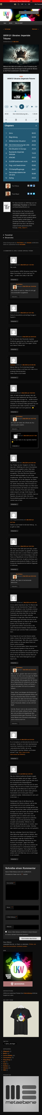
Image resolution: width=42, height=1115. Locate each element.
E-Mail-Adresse (12, 917)
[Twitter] (33, 194)
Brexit (5, 1053)
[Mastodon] (30, 186)
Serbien (5, 1066)
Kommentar (11, 883)
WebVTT (24, 228)
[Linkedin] (30, 194)
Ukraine (29, 243)
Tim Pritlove (20, 243)
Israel (5, 1064)
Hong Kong (6, 1060)
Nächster (35, 29)
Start (5, 23)
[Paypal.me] (33, 186)
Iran (4, 1062)
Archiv (10, 23)
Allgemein (6, 1051)
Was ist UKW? (19, 23)
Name (10, 907)
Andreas (12, 365)
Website (9, 926)
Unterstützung (28, 993)
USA (4, 1070)
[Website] (28, 186)
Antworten (14, 279)
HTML (19, 228)
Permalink (22, 244)
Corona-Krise (7, 1057)
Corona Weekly (7, 1055)
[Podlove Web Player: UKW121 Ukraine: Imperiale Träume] (21, 127)
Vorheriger (7, 29)
